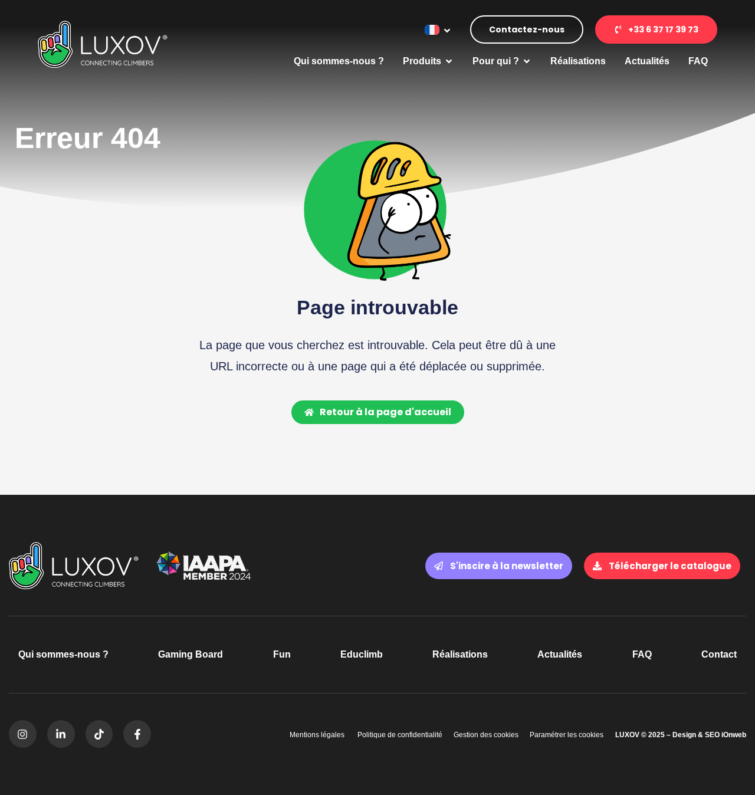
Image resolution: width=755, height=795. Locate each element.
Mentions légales (317, 735)
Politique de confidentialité (399, 735)
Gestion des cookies (486, 735)
